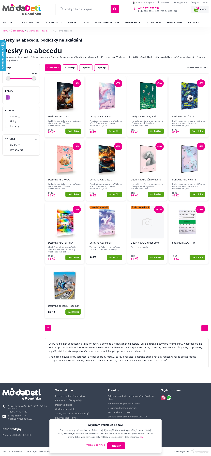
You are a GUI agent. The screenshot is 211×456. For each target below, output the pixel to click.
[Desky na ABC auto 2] (106, 170)
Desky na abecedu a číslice (39, 30)
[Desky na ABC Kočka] (64, 170)
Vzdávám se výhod (95, 444)
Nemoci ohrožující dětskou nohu (124, 403)
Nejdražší (85, 67)
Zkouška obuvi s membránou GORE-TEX (127, 416)
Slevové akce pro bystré (66, 417)
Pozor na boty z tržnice (119, 412)
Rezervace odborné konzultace (70, 396)
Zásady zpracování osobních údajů (72, 413)
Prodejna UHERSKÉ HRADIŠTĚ (16, 434)
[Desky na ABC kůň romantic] (147, 170)
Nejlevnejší (70, 67)
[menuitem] (143, 2)
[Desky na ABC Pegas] (106, 106)
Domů (5, 30)
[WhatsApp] (169, 397)
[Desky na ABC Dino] (64, 106)
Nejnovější (101, 67)
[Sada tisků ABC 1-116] (188, 233)
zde (141, 436)
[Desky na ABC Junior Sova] (147, 233)
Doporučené (53, 67)
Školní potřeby (17, 30)
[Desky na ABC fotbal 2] (188, 106)
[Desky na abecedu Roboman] (64, 292)
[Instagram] (163, 397)
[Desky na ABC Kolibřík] (188, 170)
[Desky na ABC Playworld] (147, 106)
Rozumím (116, 445)
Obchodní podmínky (65, 409)
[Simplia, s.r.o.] (199, 451)
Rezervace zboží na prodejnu (69, 400)
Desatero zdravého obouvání (122, 407)
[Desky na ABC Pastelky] (64, 233)
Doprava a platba (63, 404)
